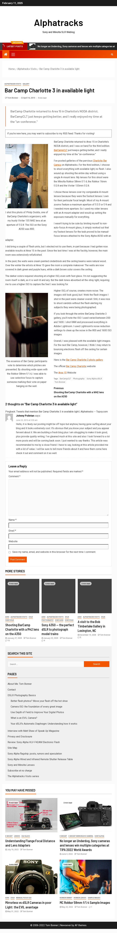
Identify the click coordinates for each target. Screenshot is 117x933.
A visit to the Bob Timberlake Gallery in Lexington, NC (91, 626)
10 (9, 641)
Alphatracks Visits (13, 84)
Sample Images (94, 898)
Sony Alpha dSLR (94, 378)
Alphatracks (58, 22)
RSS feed (68, 133)
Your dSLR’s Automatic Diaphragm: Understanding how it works (44, 723)
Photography (78, 378)
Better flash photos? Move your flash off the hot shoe (39, 701)
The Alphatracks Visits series (23, 776)
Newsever (65, 925)
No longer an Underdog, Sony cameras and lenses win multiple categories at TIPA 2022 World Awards (85, 845)
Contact (12, 689)
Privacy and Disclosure (20, 736)
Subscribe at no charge (20, 770)
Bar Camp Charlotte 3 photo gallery (84, 359)
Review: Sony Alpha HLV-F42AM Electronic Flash (34, 742)
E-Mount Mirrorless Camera (81, 836)
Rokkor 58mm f (66, 898)
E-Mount (9, 836)
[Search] (112, 54)
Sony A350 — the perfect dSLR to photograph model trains (58, 629)
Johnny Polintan (25, 415)
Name (12, 519)
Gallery (26, 84)
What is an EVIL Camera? (24, 717)
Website (13, 541)
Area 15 (62, 372)
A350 (7, 617)
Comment (14, 476)
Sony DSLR (9, 620)
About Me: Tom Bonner (20, 683)
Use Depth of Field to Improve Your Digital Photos (37, 712)
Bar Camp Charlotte (76, 366)
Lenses (17, 836)
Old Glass (25, 836)
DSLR (31, 617)
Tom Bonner (13, 98)
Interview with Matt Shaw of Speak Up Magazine (33, 730)
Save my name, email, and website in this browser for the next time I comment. (54, 551)
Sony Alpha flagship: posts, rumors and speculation (35, 753)
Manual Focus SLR (23, 898)
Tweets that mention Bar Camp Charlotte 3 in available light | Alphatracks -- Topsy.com (62, 411)
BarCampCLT (60, 150)
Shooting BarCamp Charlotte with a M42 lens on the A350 (79, 392)
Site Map (12, 747)
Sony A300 (59, 620)
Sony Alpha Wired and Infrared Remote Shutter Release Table (40, 759)
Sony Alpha (99, 836)
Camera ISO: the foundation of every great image (36, 706)
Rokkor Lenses (80, 898)
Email (12, 530)
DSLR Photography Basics (22, 695)
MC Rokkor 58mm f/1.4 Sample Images (85, 902)
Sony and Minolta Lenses (21, 765)
